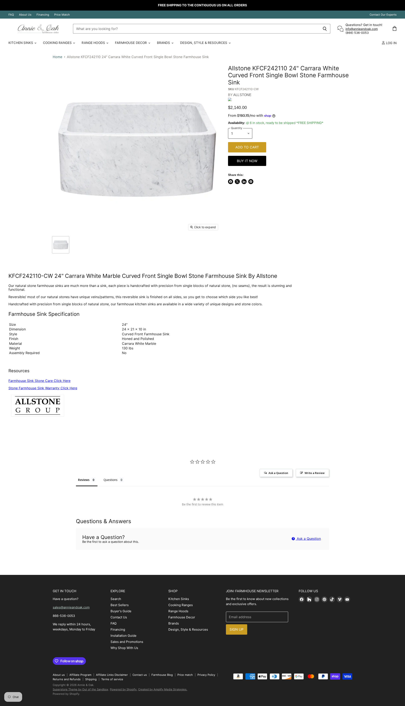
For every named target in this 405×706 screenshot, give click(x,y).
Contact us (139, 674)
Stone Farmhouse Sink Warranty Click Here (42, 388)
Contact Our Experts (383, 14)
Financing (42, 14)
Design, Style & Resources (204, 43)
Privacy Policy (206, 674)
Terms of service (112, 679)
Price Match (62, 14)
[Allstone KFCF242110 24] (60, 244)
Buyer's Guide (121, 611)
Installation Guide (123, 636)
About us (59, 674)
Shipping (91, 679)
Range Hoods (94, 43)
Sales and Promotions (127, 642)
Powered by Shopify (66, 693)
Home (57, 57)
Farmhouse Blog (162, 674)
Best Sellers (120, 605)
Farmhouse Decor (131, 43)
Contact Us (119, 617)
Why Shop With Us (124, 648)
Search (116, 599)
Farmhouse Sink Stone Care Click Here (39, 381)
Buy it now (247, 161)
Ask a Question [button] (278, 473)
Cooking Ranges (58, 43)
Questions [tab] (110, 480)
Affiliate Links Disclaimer (112, 674)
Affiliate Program (80, 674)
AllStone (242, 95)
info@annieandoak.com (362, 29)
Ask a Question (308, 538)
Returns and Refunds (67, 679)
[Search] (324, 29)
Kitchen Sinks (21, 43)
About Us (25, 14)
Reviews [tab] (83, 480)
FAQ (11, 14)
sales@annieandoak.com (71, 607)
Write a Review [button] (315, 473)
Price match (185, 674)
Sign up (236, 629)
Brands (164, 43)
